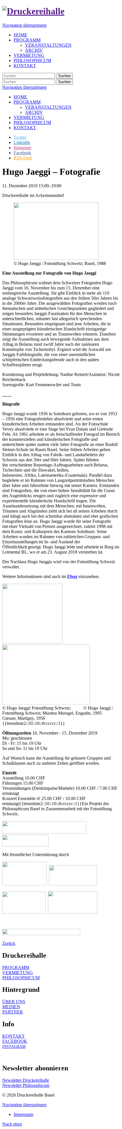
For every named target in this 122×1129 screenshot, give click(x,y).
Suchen (64, 76)
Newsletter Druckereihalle (25, 1080)
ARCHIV (34, 112)
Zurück (8, 943)
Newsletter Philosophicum (25, 1085)
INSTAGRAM (14, 1046)
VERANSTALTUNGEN (48, 107)
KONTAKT (25, 127)
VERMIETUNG (29, 117)
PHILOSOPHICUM (32, 122)
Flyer (72, 576)
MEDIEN (11, 1006)
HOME (20, 96)
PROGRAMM (27, 102)
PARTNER (12, 1011)
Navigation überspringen (24, 25)
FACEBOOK (14, 1041)
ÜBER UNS (13, 1001)
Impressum (23, 1114)
